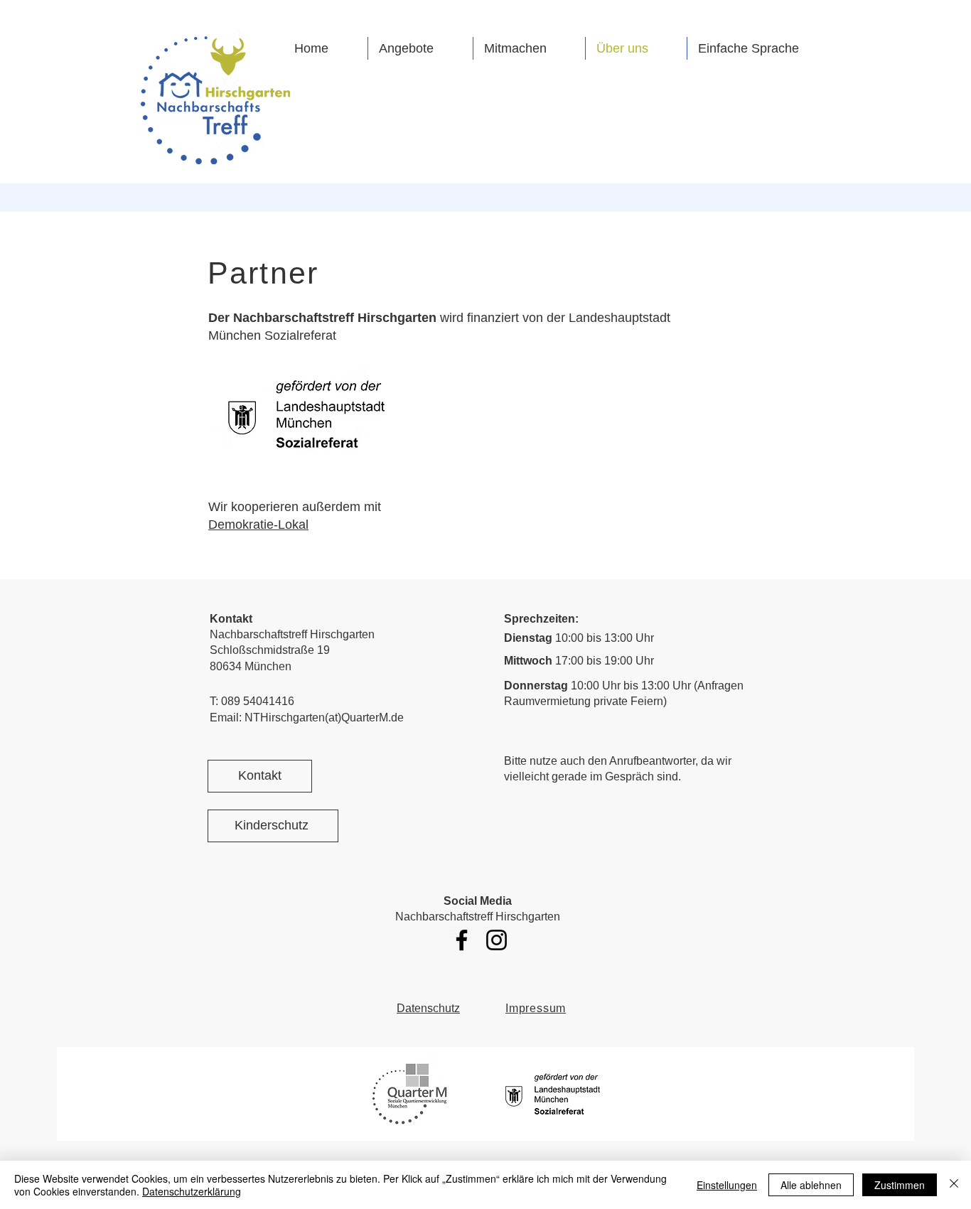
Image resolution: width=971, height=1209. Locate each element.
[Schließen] (953, 1185)
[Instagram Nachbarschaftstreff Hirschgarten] (496, 940)
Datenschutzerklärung (191, 1191)
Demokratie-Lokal (258, 524)
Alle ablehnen (811, 1185)
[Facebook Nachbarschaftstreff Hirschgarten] (462, 940)
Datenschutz (428, 1008)
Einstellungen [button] (727, 1185)
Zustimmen (899, 1185)
